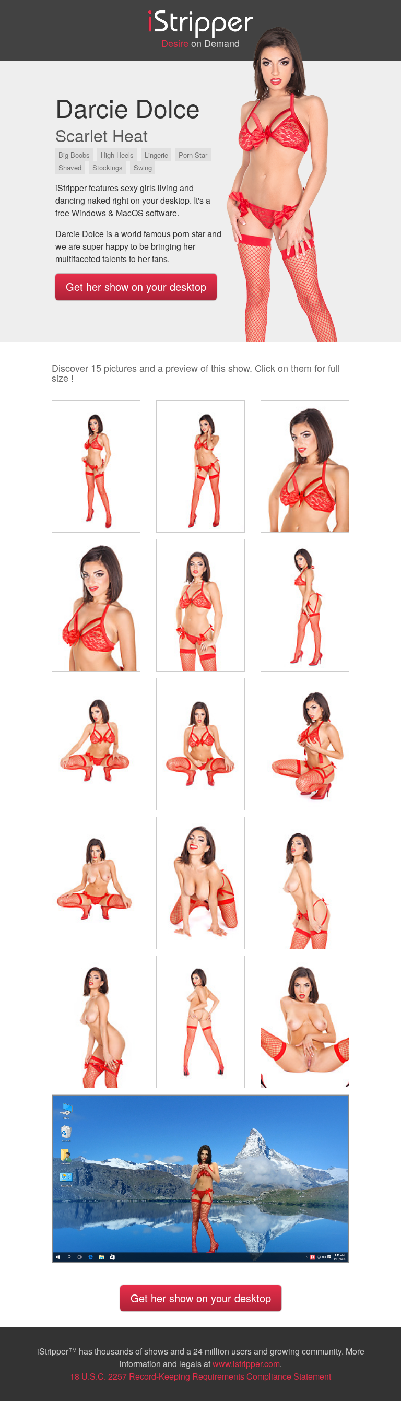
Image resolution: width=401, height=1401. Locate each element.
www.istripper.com (246, 1364)
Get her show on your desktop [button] (136, 286)
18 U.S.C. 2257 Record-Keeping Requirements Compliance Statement (200, 1376)
